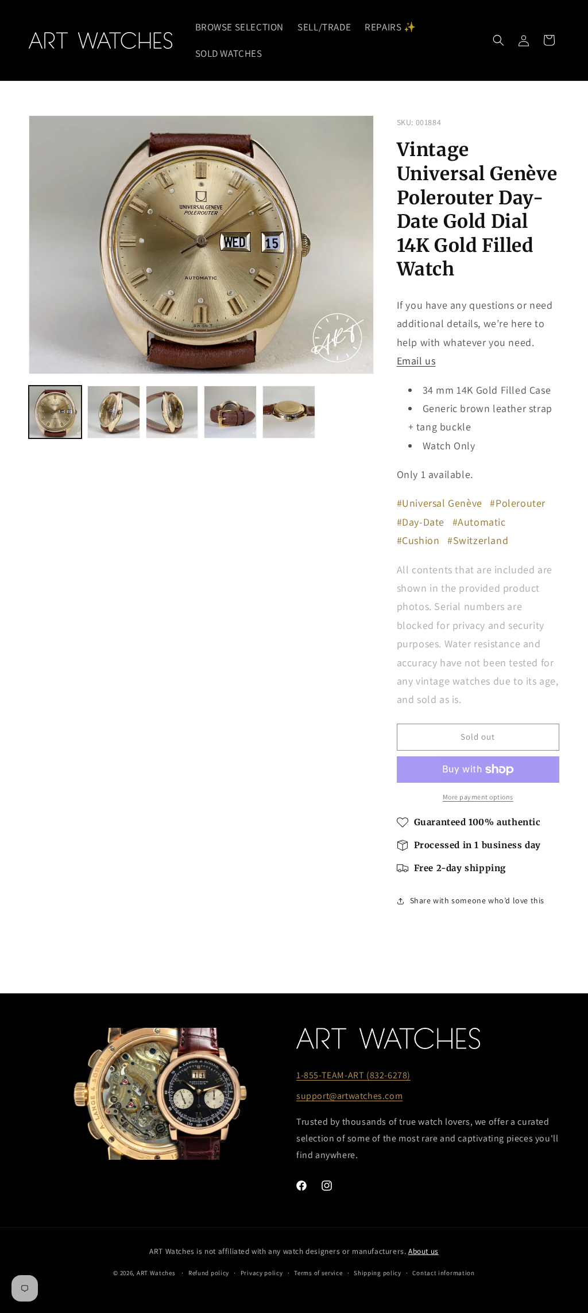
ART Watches (156, 1273)
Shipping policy (377, 1273)
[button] (498, 40)
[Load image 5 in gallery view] (288, 412)
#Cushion (418, 540)
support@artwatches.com (349, 1096)
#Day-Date (420, 522)
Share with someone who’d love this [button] (477, 900)
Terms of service (318, 1273)
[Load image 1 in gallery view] (55, 412)
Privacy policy (262, 1273)
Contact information (443, 1273)
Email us (416, 360)
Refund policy (208, 1273)
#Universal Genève (439, 503)
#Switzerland (477, 540)
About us (423, 1251)
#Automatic (479, 522)
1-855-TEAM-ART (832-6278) (353, 1075)
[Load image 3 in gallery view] (172, 412)
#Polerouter (518, 503)
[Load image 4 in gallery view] (230, 412)
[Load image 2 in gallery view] (113, 412)
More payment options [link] (478, 797)
